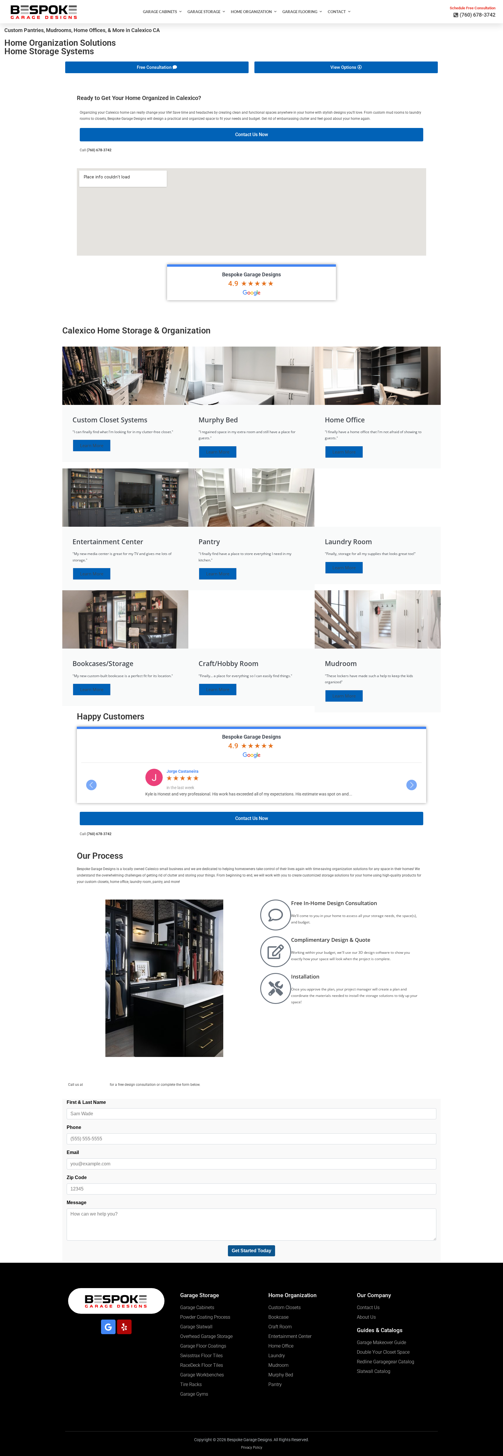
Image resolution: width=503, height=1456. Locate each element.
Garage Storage (203, 11)
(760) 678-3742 (99, 150)
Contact (337, 11)
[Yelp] (124, 1327)
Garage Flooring (299, 11)
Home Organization (251, 11)
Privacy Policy (251, 1448)
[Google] (108, 1327)
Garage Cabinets (160, 11)
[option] (251, 782)
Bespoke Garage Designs (251, 274)
